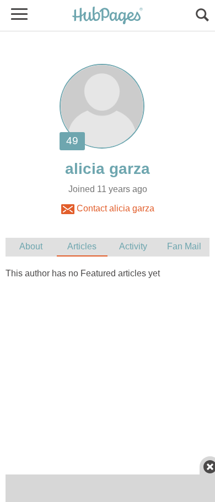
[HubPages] (107, 16)
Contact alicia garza (114, 208)
